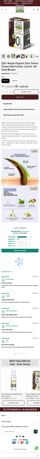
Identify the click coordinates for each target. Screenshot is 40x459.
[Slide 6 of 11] (28, 56)
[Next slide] (36, 387)
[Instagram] (20, 436)
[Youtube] (23, 436)
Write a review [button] (20, 250)
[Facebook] (17, 436)
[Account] (34, 10)
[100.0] (19, 261)
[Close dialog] (37, 456)
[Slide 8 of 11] (37, 56)
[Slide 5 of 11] (23, 56)
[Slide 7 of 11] (33, 56)
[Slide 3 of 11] (13, 56)
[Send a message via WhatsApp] (36, 448)
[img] (5, 277)
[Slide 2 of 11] (8, 56)
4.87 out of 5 (25, 231)
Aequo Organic (22, 449)
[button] (12, 237)
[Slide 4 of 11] (18, 56)
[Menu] (2, 10)
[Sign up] (36, 432)
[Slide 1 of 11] (3, 56)
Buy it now (20, 97)
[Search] (6, 10)
